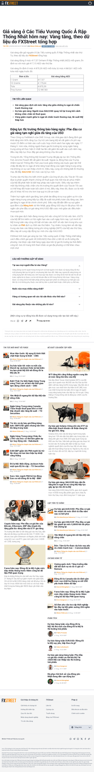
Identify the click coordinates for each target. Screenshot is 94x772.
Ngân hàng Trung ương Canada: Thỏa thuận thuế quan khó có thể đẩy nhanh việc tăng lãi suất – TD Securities (26, 410)
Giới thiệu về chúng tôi (29, 700)
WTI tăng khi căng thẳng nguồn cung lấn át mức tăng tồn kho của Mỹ (68, 375)
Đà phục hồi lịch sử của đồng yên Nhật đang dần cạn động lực (64, 675)
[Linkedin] (78, 738)
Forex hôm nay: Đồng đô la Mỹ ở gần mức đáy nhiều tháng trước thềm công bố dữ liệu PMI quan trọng (24, 570)
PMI (23, 225)
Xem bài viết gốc (61, 46)
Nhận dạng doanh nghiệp (29, 717)
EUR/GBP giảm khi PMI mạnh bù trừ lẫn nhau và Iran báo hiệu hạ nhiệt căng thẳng (27, 453)
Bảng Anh (28, 205)
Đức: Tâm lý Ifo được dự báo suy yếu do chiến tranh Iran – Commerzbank (72, 546)
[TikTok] (89, 738)
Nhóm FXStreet (35, 46)
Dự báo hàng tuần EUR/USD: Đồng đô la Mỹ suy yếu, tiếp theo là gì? (66, 641)
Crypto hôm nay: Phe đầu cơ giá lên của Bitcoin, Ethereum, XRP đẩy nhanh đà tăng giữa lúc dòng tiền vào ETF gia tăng (23, 526)
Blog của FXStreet (52, 717)
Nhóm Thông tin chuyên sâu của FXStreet (26, 359)
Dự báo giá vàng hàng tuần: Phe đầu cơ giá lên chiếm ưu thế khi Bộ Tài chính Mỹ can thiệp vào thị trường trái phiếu (65, 658)
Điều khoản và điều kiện (79, 709)
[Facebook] (85, 738)
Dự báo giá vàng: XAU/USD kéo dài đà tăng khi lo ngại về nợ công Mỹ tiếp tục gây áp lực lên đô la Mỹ (67, 484)
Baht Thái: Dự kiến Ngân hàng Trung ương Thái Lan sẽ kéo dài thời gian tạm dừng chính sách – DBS (27, 383)
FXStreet (8, 2)
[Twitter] (81, 738)
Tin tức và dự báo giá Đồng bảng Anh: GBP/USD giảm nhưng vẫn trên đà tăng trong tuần (27, 425)
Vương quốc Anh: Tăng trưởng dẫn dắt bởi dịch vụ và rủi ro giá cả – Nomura (71, 566)
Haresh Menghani (63, 587)
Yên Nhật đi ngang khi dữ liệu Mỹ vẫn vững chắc (28, 396)
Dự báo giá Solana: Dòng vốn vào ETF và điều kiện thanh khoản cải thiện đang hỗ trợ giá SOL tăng (68, 428)
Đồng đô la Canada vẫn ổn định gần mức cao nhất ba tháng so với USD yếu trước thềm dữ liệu (71, 581)
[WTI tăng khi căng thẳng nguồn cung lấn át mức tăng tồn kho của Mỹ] (69, 361)
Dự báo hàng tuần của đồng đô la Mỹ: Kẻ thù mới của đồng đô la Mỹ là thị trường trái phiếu (65, 626)
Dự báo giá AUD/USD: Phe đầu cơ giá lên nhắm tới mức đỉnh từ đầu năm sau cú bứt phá (72, 511)
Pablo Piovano (62, 633)
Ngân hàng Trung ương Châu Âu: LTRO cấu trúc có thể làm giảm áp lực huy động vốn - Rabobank (26, 438)
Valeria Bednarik (62, 647)
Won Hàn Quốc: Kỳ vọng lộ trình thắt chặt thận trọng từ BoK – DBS (27, 354)
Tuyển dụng (50, 713)
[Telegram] (74, 738)
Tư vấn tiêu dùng (27, 721)
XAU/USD (26, 172)
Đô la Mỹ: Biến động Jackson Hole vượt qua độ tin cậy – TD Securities (27, 465)
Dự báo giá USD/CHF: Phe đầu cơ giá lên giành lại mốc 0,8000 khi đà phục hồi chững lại (72, 524)
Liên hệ (48, 705)
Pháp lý (74, 700)
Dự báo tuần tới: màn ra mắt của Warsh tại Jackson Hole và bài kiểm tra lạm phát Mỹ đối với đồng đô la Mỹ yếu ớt (27, 369)
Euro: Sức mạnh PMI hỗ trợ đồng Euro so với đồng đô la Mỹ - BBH (25, 477)
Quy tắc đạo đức (26, 713)
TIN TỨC (6, 46)
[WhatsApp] (70, 738)
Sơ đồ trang (75, 705)
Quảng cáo (50, 709)
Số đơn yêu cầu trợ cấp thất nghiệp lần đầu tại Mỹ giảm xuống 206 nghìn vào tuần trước (72, 607)
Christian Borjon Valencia (66, 517)
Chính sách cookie (77, 713)
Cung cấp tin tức (44, 321)
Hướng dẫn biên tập (28, 709)
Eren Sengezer (62, 600)
